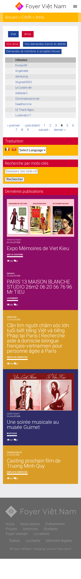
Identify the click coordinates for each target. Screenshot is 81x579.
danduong (21, 76)
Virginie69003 (23, 82)
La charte (33, 541)
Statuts (14, 541)
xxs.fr (67, 549)
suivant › (44, 130)
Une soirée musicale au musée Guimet (33, 424)
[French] (7, 150)
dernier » (59, 130)
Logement (12, 298)
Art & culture (15, 255)
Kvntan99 (21, 65)
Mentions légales (59, 541)
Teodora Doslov (14, 452)
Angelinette (21, 70)
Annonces (30, 529)
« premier (13, 125)
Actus (10, 524)
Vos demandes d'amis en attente (45, 44)
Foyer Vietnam (17, 534)
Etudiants (51, 529)
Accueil (11, 17)
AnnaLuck (12, 317)
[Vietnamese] (14, 150)
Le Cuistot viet (23, 87)
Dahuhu (10, 273)
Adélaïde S (21, 93)
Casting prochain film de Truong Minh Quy (34, 463)
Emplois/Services (17, 357)
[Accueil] (40, 6)
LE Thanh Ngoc (24, 109)
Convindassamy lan (27, 98)
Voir (13, 34)
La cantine (41, 534)
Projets (11, 529)
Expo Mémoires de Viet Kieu (38, 248)
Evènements (55, 524)
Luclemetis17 (23, 115)
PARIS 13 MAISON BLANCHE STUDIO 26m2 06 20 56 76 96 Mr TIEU (39, 287)
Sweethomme (23, 104)
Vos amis (12, 44)
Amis (27, 34)
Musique (12, 433)
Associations (30, 524)
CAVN (26, 17)
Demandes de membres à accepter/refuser (33, 51)
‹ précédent (32, 125)
